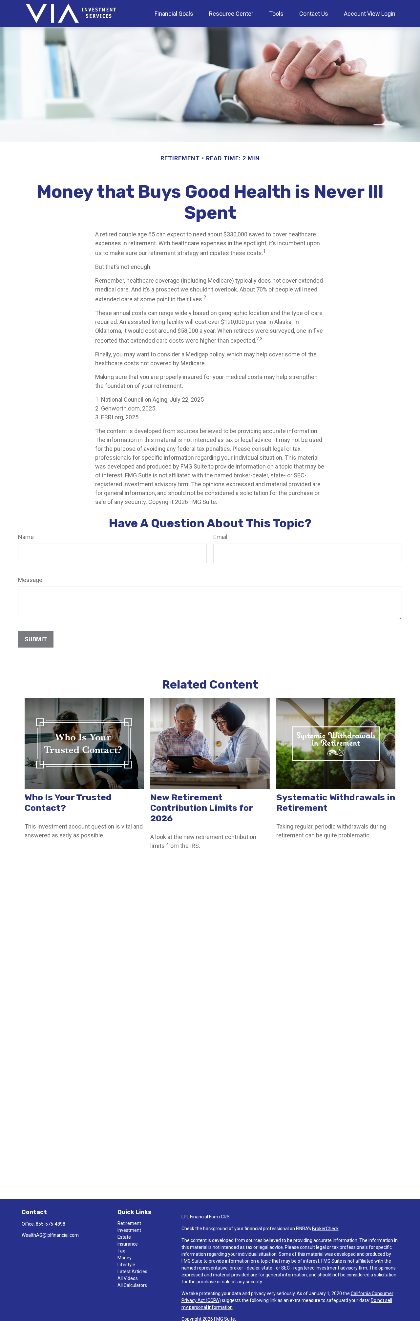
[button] (174, 13)
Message (30, 579)
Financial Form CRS (210, 1216)
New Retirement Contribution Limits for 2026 (201, 808)
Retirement (129, 1223)
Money (124, 1257)
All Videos (127, 1278)
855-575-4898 (50, 1224)
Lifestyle (126, 1264)
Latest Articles (132, 1271)
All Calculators (132, 1285)
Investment (129, 1230)
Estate (124, 1237)
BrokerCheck (325, 1228)
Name (26, 536)
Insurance (127, 1244)
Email (220, 536)
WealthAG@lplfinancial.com (50, 1235)
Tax (121, 1250)
